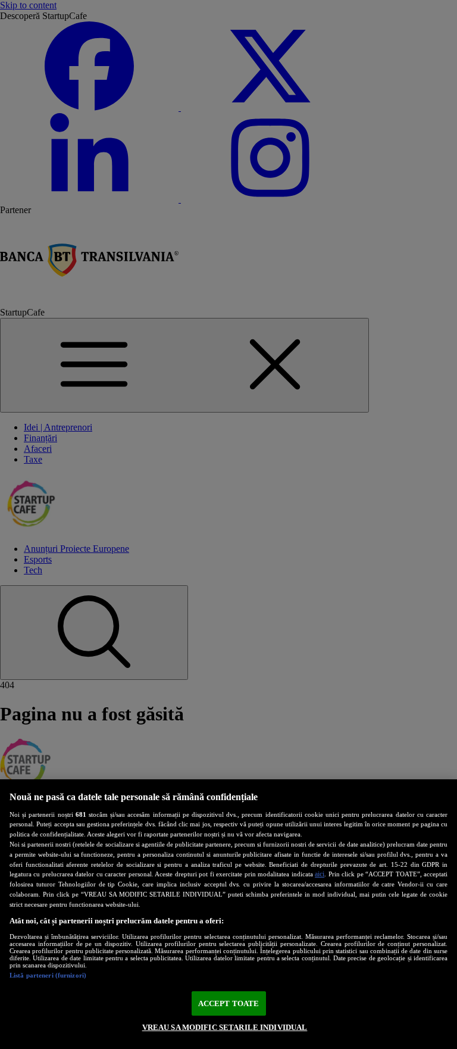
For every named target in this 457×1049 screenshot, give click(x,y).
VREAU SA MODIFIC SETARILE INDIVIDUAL (225, 1027)
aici (319, 874)
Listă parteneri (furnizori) (48, 975)
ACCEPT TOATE (228, 1003)
